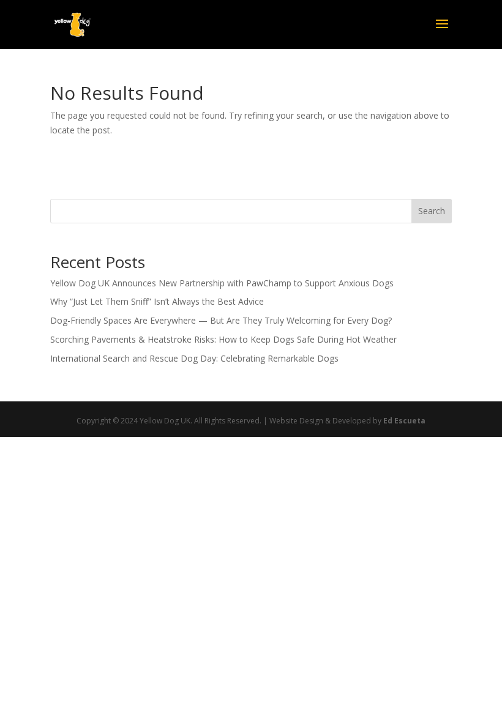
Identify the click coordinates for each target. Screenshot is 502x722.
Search (431, 211)
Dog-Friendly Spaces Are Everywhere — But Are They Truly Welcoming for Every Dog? (221, 320)
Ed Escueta (404, 420)
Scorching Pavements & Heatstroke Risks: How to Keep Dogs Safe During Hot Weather (223, 339)
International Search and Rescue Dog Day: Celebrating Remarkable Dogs (194, 358)
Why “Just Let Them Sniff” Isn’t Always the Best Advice (157, 301)
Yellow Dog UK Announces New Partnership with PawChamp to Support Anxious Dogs (222, 283)
